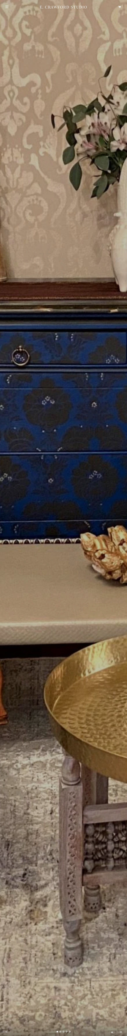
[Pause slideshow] (112, 1032)
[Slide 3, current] (63, 1031)
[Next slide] (121, 1032)
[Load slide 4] (66, 1031)
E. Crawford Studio (63, 6)
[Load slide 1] (57, 1031)
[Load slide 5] (69, 1031)
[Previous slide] (7, 1032)
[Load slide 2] (60, 1031)
